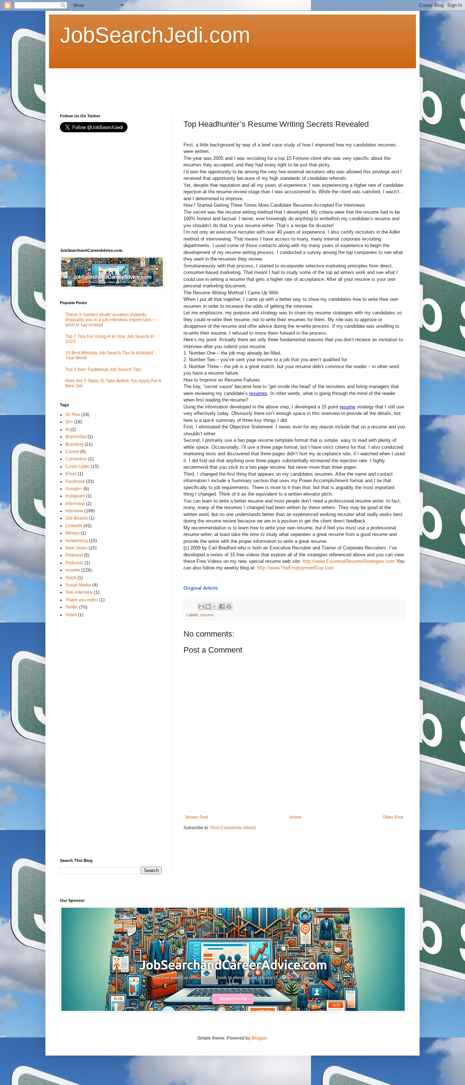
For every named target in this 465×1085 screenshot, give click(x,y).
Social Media (78, 585)
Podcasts (74, 562)
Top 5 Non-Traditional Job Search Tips (103, 369)
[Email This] (201, 606)
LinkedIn (73, 525)
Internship (75, 503)
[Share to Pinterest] (228, 606)
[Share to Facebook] (222, 606)
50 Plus (72, 414)
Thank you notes (81, 599)
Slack (70, 577)
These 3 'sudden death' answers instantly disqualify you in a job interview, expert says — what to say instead (111, 320)
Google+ (73, 488)
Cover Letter (77, 466)
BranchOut (75, 436)
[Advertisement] (192, 84)
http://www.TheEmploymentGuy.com (295, 567)
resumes (258, 393)
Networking (76, 540)
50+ (69, 421)
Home (296, 817)
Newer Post (196, 817)
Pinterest (74, 555)
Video (71, 614)
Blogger (259, 1038)
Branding (74, 444)
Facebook (75, 481)
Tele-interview (79, 592)
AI (67, 429)
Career (72, 451)
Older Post (393, 817)
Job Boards (76, 518)
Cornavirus (76, 458)
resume (347, 407)
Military (72, 533)
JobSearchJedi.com (155, 35)
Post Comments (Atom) (233, 827)
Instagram (75, 496)
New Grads (76, 547)
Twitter (71, 607)
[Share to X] (215, 606)
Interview (74, 510)
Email (71, 473)
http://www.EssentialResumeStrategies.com (349, 561)
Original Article (200, 588)
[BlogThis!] (208, 606)
